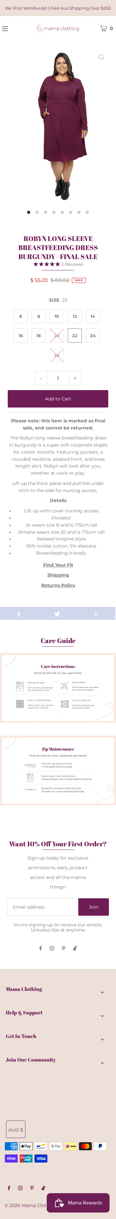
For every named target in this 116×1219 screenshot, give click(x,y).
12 (75, 316)
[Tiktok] (75, 949)
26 (56, 355)
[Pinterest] (63, 949)
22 (74, 335)
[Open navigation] (12, 28)
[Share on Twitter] (57, 613)
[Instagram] (52, 949)
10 (56, 316)
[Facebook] (40, 949)
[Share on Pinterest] (96, 613)
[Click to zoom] (101, 57)
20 (57, 335)
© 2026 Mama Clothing (31, 1205)
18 (38, 335)
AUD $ (15, 1130)
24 (93, 335)
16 (21, 335)
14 (93, 316)
